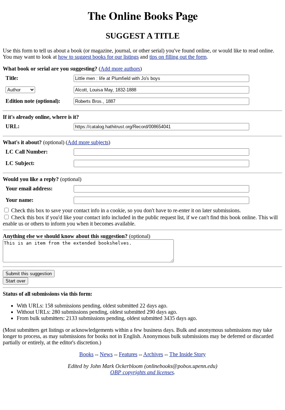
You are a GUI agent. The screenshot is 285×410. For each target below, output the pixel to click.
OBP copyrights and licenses (142, 372)
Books (86, 354)
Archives (153, 354)
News (106, 354)
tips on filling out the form (177, 57)
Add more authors (120, 69)
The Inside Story (187, 354)
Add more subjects (87, 142)
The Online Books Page (143, 15)
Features (128, 354)
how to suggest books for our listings (98, 57)
